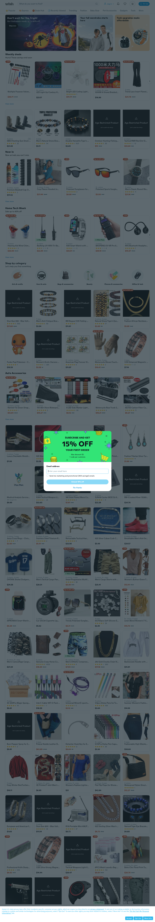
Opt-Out (138, 918)
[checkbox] (47, 476)
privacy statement (97, 909)
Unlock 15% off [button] (77, 482)
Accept (129, 918)
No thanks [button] (77, 487)
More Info (148, 918)
